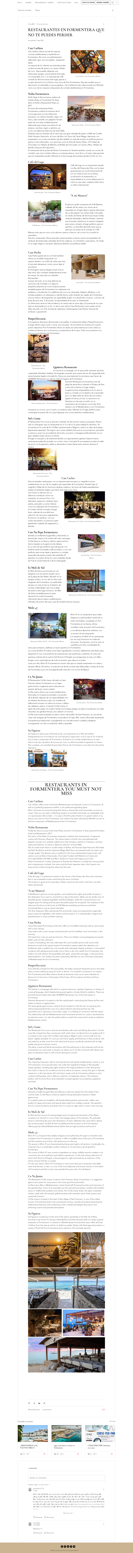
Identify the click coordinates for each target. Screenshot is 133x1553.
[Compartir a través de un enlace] (44, 1403)
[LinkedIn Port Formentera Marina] (68, 1546)
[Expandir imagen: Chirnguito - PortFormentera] (102, 1235)
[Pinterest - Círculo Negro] (71, 1546)
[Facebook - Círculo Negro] (65, 1546)
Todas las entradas (24, 10)
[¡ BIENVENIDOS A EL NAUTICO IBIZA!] (33, 1433)
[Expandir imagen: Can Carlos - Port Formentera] (59, 1311)
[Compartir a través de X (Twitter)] (34, 1403)
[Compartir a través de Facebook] (29, 1403)
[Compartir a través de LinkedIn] (39, 1403)
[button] (113, 10)
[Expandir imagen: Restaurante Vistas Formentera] (102, 1311)
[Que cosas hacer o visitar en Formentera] (67, 1433)
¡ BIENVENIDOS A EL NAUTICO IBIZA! (29, 1446)
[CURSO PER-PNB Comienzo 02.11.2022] (100, 1433)
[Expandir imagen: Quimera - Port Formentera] (78, 1235)
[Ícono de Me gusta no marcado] (34, 1517)
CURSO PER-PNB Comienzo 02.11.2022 (99, 1446)
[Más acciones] (103, 24)
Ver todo (112, 1421)
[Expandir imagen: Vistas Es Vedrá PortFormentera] (102, 1339)
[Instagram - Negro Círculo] (62, 1546)
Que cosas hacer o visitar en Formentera (64, 1446)
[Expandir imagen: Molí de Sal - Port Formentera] (102, 1270)
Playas (37, 10)
